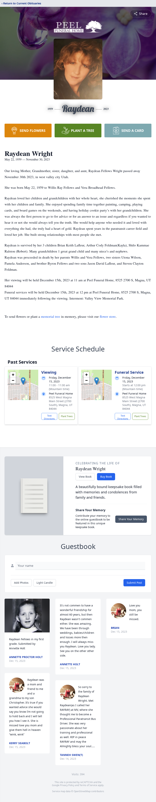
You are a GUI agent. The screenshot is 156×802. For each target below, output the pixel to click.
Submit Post (134, 582)
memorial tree (50, 316)
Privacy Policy (67, 785)
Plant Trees (67, 416)
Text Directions (49, 417)
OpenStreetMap (82, 791)
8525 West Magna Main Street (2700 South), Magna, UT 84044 (60, 402)
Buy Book (106, 476)
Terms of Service (88, 785)
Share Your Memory (131, 519)
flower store (108, 316)
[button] (23, 381)
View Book (85, 476)
